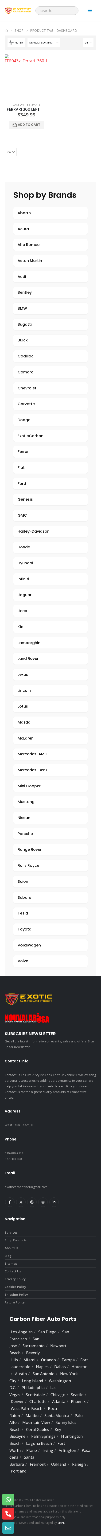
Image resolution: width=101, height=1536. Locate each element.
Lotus (23, 706)
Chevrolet (27, 388)
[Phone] (8, 1514)
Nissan (24, 817)
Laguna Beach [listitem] (39, 1443)
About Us (11, 1248)
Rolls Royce (28, 865)
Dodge (24, 420)
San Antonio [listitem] (44, 1373)
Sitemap (11, 1263)
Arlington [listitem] (67, 1450)
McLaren (26, 738)
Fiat (21, 467)
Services (11, 1232)
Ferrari (24, 451)
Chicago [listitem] (57, 1394)
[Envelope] (8, 1528)
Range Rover (30, 849)
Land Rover (28, 658)
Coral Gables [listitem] (37, 1429)
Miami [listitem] (29, 1359)
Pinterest (32, 1202)
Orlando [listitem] (48, 1359)
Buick (23, 340)
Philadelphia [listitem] (33, 1387)
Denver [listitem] (17, 1401)
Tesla (23, 913)
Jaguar (24, 595)
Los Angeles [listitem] (22, 1331)
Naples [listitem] (42, 1366)
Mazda (24, 722)
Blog (8, 1256)
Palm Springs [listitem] (43, 1436)
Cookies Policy (15, 1287)
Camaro (26, 372)
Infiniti (23, 579)
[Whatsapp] (8, 1499)
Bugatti (25, 324)
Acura (23, 229)
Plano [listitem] (31, 1450)
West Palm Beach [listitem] (26, 1408)
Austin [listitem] (21, 1373)
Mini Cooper (29, 786)
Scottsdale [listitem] (35, 1394)
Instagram (43, 1202)
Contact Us (13, 1271)
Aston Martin (30, 260)
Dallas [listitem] (60, 1366)
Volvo (23, 961)
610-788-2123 (14, 1153)
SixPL (61, 1522)
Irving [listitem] (48, 1450)
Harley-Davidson (34, 531)
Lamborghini (29, 642)
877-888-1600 (14, 1159)
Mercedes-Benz (32, 770)
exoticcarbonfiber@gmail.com (26, 1187)
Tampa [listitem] (68, 1359)
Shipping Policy (16, 1294)
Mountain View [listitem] (36, 1422)
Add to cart (29, 125)
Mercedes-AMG (32, 754)
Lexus (23, 674)
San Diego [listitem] (47, 1331)
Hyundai (25, 563)
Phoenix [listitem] (78, 1401)
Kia (20, 626)
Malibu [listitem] (32, 1415)
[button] (16, 42)
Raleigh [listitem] (79, 1464)
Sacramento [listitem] (34, 1345)
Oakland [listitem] (58, 1464)
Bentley (25, 292)
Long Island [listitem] (32, 1380)
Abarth (24, 213)
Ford (22, 483)
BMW (22, 308)
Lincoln (24, 690)
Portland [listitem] (19, 1471)
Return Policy (15, 1302)
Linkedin (54, 1202)
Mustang (26, 801)
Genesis (25, 499)
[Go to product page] (26, 76)
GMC (22, 515)
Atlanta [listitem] (58, 1401)
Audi (22, 276)
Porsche (25, 833)
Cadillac (26, 356)
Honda (24, 547)
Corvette (26, 404)
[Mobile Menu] (90, 11)
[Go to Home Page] (6, 30)
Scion (23, 881)
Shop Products (16, 1240)
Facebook (10, 1202)
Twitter (21, 1202)
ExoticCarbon (30, 436)
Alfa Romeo (29, 244)
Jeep (22, 611)
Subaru (24, 897)
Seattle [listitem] (77, 1394)
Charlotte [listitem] (38, 1401)
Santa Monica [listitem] (56, 1415)
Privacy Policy (15, 1279)
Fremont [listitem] (38, 1464)
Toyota (24, 929)
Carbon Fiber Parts (26, 104)
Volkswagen (29, 945)
